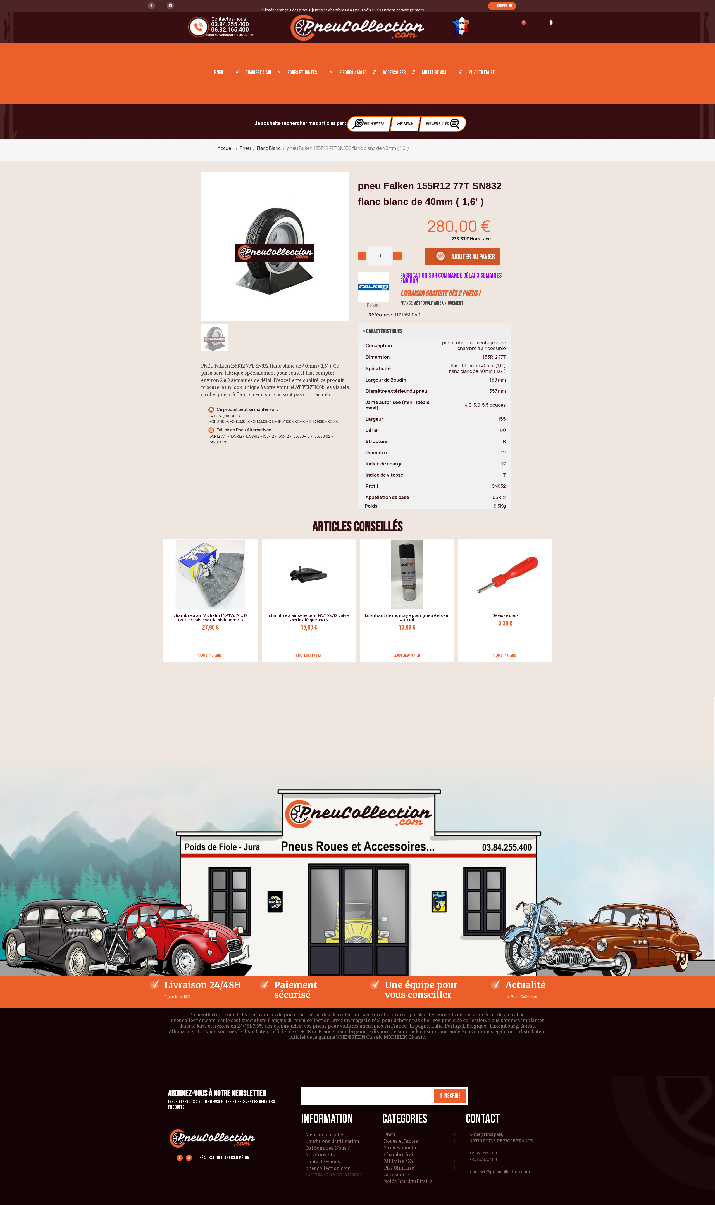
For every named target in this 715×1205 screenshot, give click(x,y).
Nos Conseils (320, 1154)
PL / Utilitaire (482, 73)
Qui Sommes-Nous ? (327, 1148)
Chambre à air (258, 73)
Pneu (218, 73)
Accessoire (396, 1174)
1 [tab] (355, 666)
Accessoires (394, 73)
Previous (159, 600)
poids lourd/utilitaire (408, 1181)
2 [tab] (360, 666)
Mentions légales (324, 1134)
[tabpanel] (208, 600)
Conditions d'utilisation (332, 1141)
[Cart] (521, 26)
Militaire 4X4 (434, 73)
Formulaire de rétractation (334, 1174)
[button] (502, 6)
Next (556, 600)
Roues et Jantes (302, 73)
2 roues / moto (353, 73)
